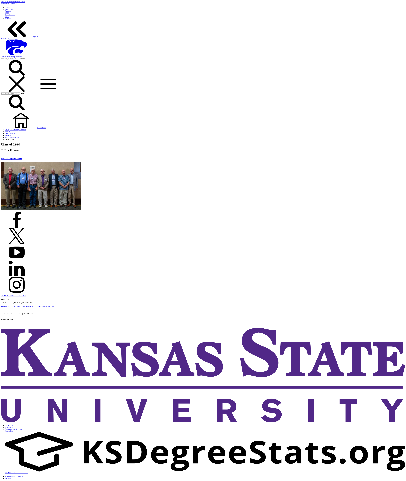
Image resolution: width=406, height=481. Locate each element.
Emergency (9, 427)
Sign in (35, 36)
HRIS (7, 17)
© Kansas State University (14, 476)
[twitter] (17, 243)
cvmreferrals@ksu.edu (21, 319)
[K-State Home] (17, 55)
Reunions (8, 135)
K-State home (41, 128)
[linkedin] (17, 276)
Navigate (8, 11)
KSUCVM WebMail (8, 325)
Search (22, 59)
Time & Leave (10, 15)
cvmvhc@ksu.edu (48, 306)
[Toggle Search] (17, 75)
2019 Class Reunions (12, 137)
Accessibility (9, 431)
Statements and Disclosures (14, 429)
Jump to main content (8, 2)
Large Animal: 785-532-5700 (31, 306)
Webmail (8, 19)
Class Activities (10, 133)
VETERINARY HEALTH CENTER (13, 296)
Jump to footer (20, 2)
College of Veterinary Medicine (11, 57)
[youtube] (17, 259)
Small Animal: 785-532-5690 (10, 306)
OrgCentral (9, 9)
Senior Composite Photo (11, 159)
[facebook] (17, 227)
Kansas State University (9, 4)
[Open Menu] (32, 91)
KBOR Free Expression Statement (16, 473)
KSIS (7, 13)
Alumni (7, 131)
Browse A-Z (5, 38)
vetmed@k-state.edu (7, 316)
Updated (8, 478)
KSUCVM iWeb (6, 323)
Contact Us (9, 425)
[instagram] (17, 292)
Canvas (7, 7)
